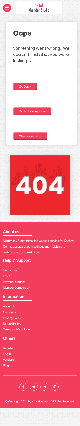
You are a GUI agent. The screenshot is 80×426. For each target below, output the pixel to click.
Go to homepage (32, 111)
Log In (7, 354)
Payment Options (14, 282)
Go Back (25, 86)
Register (8, 348)
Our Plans (9, 312)
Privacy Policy (12, 318)
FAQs (6, 276)
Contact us (10, 270)
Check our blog (30, 136)
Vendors (8, 360)
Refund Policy (12, 324)
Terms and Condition (16, 329)
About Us (9, 306)
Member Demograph (16, 287)
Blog (6, 365)
